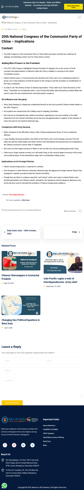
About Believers (49, 425)
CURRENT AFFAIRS (50, 429)
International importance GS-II (14, 210)
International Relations (33, 210)
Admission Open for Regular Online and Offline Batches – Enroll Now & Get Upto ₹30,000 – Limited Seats (42, 5)
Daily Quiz (47, 441)
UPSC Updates (48, 433)
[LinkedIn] (23, 445)
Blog (25, 29)
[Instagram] (14, 445)
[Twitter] (32, 445)
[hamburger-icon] (79, 17)
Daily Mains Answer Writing (53, 437)
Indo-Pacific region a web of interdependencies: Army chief (60, 280)
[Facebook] (5, 445)
